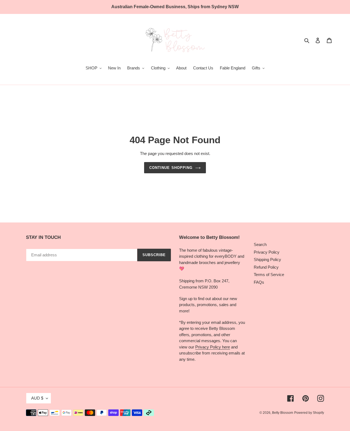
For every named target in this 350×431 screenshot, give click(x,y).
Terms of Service (269, 274)
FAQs (259, 282)
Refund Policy (266, 267)
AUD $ (37, 398)
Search (260, 244)
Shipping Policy (267, 259)
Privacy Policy (266, 252)
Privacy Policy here (212, 347)
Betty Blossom (282, 413)
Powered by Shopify (309, 413)
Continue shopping (170, 168)
